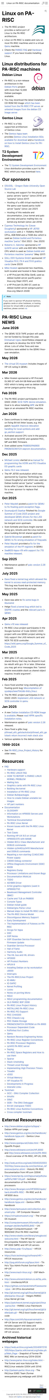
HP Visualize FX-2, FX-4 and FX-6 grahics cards (25, 261)
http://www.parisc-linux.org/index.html (24, 1360)
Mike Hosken (11, 268)
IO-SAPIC (11, 983)
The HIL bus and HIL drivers (20, 955)
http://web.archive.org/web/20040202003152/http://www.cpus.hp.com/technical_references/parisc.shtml (26, 1166)
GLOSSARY (12, 810)
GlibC (10, 1099)
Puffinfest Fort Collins (18, 1030)
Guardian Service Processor (20, 945)
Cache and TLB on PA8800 (20, 898)
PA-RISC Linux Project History (22, 1005)
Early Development (16, 920)
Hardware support (16, 769)
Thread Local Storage (17, 1065)
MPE (32, 405)
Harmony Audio (14, 952)
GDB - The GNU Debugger (20, 1102)
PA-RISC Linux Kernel (17, 823)
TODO (10, 879)
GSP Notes (12, 936)
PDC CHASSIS (14, 1014)
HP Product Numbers (17, 961)
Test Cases (12, 832)
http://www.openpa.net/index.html (21, 1143)
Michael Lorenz (12, 460)
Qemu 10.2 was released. (17, 470)
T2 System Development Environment (27, 165)
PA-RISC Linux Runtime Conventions (25, 1109)
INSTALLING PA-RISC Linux (20, 1008)
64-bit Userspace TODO (19, 1105)
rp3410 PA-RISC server (18, 1046)
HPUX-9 (11, 964)
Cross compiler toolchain (19, 1112)
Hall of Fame (13, 948)
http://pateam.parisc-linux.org (19, 1370)
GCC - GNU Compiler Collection (23, 1093)
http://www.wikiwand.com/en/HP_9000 (24, 1149)
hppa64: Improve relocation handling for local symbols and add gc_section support (22, 428)
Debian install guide (17, 904)
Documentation (12, 807)
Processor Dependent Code (20, 1027)
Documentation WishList (19, 876)
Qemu (10, 1033)
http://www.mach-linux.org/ (18, 1272)
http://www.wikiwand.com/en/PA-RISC (28, 1153)
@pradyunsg (30, 1397)
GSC (9, 933)
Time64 (11, 1071)
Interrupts (12, 974)
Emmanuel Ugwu (13, 340)
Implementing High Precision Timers (25, 1068)
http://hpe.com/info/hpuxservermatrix (23, 1319)
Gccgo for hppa (15, 930)
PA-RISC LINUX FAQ (17, 773)
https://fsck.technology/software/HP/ (23, 1255)
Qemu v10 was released (16, 624)
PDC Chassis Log (15, 1018)
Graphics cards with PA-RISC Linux (24, 785)
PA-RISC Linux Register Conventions (25, 1040)
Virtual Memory (14, 1077)
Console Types (14, 901)
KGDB (10, 867)
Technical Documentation (19, 820)
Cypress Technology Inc (16, 225)
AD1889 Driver (14, 882)
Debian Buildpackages (18, 795)
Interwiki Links (14, 1087)
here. (38, 171)
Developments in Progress (20, 1083)
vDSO (10, 1074)
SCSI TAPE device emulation (32, 402)
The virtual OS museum (16, 363)
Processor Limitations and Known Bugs (26, 873)
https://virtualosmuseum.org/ (19, 1215)
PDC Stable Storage (17, 1021)
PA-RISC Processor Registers (21, 1043)
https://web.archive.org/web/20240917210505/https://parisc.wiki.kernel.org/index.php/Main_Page (26, 1350)
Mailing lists (13, 782)
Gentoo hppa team (18, 133)
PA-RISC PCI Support (17, 1011)
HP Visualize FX (14, 1080)
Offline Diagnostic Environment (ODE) (26, 864)
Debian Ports (11, 86)
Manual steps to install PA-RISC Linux (25, 911)
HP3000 (11, 958)
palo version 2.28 (36, 564)
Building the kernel (16, 788)
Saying (10, 1049)
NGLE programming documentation (24, 999)
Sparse (10, 1058)
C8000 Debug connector (19, 860)
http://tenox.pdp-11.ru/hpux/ (18, 1248)
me (26, 308)
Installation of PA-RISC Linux (21, 791)
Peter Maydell (11, 503)
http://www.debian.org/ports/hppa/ (22, 1126)
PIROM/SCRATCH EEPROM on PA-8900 (26, 1024)
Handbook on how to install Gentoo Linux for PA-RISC (24, 143)
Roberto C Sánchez (14, 245)
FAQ (6, 766)
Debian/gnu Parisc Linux (19, 908)
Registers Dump (15, 870)
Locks (10, 989)
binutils (10, 1096)
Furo (38, 1397)
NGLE (10, 996)
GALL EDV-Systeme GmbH (18, 258)
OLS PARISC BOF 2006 (18, 1002)
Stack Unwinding (15, 1062)
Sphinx (19, 1397)
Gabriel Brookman (13, 536)
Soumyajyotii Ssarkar (15, 510)
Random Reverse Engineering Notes (24, 1036)
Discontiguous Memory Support (23, 917)
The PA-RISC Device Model (20, 914)
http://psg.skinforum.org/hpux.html (22, 1262)
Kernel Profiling (14, 986)
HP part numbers (15, 804)
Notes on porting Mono (18, 992)
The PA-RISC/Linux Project (20, 977)
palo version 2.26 (36, 722)
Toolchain (9, 1090)
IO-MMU (11, 980)
